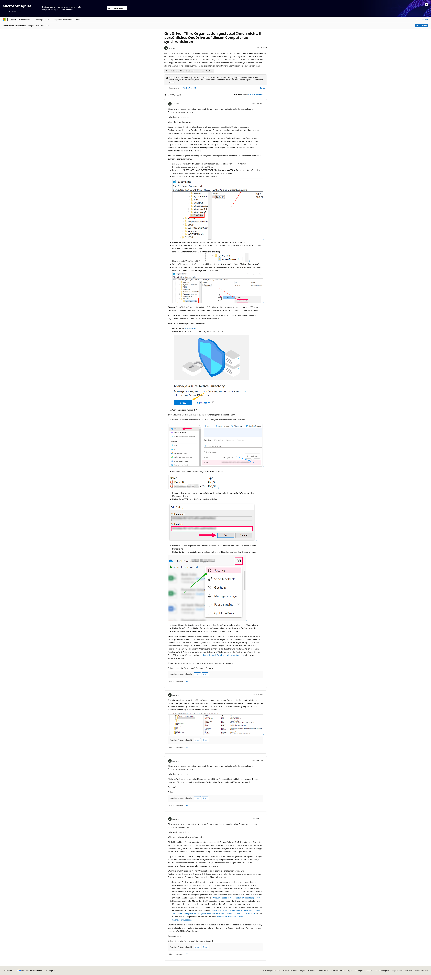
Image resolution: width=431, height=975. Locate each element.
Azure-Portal (190, 328)
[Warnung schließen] (426, 4)
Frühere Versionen (290, 970)
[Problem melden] (187, 681)
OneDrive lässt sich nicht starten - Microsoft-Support (235, 898)
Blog (301, 970)
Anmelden (424, 19)
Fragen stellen (421, 26)
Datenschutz (322, 970)
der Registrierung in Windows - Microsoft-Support (221, 655)
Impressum (396, 970)
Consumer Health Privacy (340, 970)
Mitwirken (311, 970)
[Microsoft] (4, 19)
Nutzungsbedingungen (363, 970)
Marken (408, 970)
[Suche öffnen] (417, 20)
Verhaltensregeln (381, 970)
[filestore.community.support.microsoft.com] (218, 239)
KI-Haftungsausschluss (271, 970)
